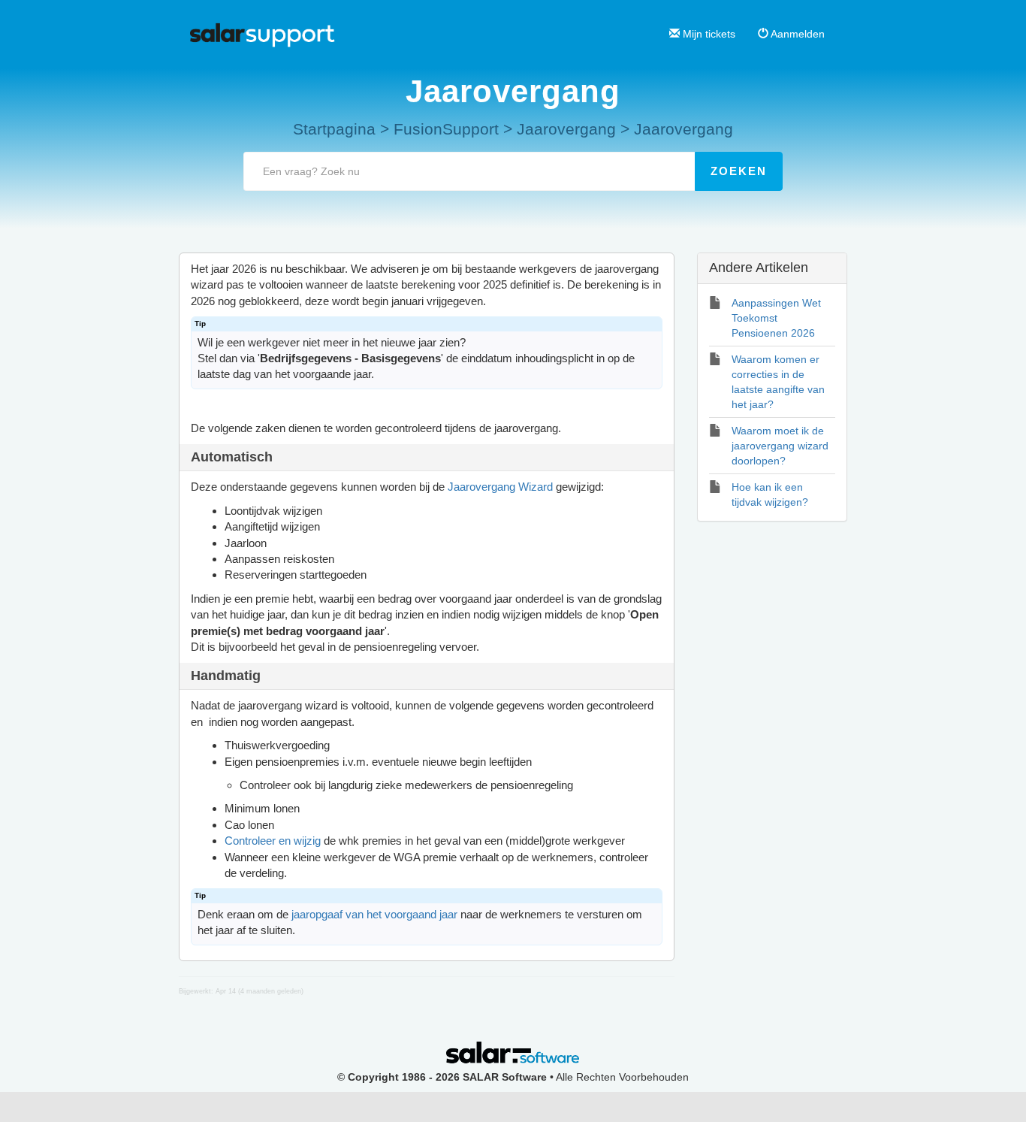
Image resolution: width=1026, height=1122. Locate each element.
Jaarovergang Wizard (500, 486)
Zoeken (739, 171)
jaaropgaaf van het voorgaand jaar (374, 914)
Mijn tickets (707, 34)
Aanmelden (796, 34)
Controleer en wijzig (273, 840)
